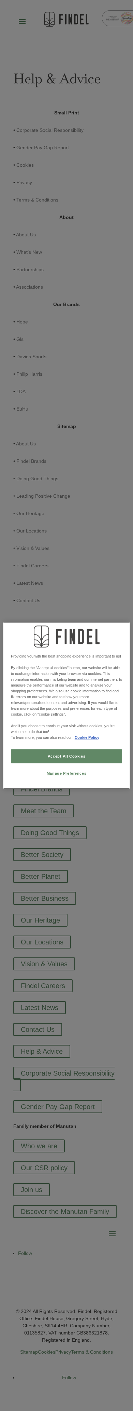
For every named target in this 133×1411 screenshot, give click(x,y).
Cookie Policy (87, 737)
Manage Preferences (66, 773)
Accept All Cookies (66, 756)
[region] (66, 705)
